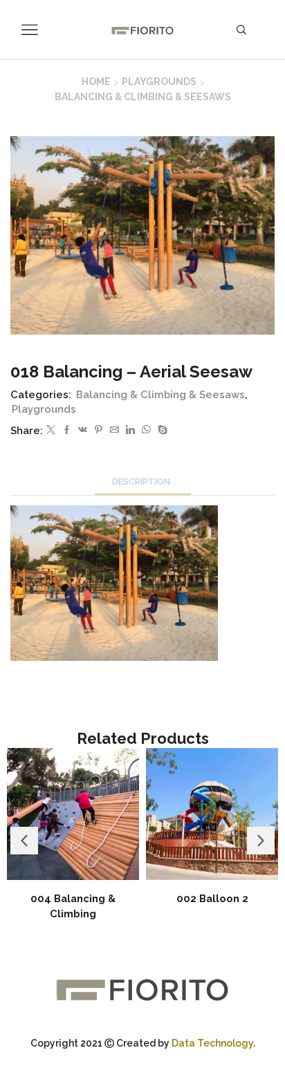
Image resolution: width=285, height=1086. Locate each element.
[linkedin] (130, 430)
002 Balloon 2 (212, 898)
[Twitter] (51, 430)
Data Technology (212, 1043)
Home (96, 81)
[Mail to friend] (114, 430)
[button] (24, 840)
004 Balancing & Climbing (73, 905)
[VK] (83, 430)
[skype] (160, 430)
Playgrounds (159, 81)
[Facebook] (67, 430)
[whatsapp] (146, 430)
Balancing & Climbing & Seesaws (143, 96)
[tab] (143, 481)
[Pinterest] (99, 430)
